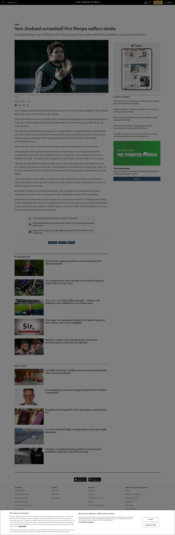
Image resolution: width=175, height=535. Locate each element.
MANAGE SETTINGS (150, 525)
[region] (87, 522)
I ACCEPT (150, 519)
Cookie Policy (22, 526)
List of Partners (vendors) (86, 522)
